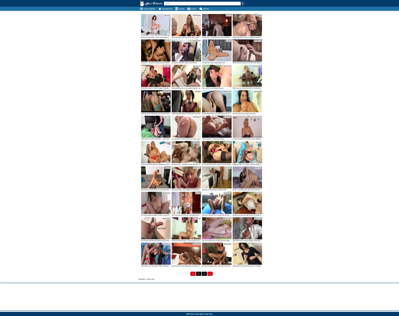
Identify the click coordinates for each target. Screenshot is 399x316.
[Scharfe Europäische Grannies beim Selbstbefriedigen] (247, 127)
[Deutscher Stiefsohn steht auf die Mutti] (186, 50)
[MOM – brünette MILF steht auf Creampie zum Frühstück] (247, 177)
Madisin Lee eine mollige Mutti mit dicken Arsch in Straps (251, 215)
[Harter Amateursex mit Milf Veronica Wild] (217, 228)
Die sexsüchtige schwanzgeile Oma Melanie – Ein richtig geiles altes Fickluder (196, 189)
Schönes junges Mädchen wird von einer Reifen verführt (159, 113)
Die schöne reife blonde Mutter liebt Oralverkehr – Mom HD (160, 240)
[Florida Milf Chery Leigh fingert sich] (217, 50)
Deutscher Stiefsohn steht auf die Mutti (184, 62)
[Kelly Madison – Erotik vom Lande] (217, 127)
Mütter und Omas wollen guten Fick (244, 113)
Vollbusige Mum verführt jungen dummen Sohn (248, 37)
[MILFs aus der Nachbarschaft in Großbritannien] (247, 76)
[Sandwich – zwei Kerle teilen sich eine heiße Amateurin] (156, 50)
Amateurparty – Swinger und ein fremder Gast (186, 164)
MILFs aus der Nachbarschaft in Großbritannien (248, 88)
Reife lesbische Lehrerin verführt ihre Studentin (248, 62)
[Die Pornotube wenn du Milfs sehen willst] (151, 3)
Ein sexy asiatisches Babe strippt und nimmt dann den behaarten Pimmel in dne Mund (168, 215)
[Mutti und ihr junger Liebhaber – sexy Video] (156, 127)
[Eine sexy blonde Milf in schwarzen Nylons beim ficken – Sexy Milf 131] (217, 203)
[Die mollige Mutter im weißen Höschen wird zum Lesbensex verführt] (217, 101)
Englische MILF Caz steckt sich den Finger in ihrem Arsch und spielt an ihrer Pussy (259, 164)
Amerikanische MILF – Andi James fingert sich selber (158, 37)
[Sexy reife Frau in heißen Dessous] (217, 76)
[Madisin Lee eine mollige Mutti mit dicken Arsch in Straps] (247, 203)
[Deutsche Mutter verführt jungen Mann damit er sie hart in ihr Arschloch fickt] (156, 76)
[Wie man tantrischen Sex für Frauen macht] (186, 25)
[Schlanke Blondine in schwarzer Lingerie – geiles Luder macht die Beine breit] (186, 76)
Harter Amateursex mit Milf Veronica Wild (216, 240)
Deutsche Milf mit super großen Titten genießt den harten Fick (253, 240)
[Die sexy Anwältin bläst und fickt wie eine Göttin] (217, 254)
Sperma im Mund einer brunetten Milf (214, 189)
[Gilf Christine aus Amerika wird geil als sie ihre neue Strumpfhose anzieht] (186, 203)
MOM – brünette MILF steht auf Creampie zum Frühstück (251, 189)
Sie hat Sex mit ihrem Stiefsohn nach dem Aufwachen (189, 266)
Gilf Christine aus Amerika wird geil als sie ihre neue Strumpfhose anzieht (195, 215)
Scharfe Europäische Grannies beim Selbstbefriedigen (250, 139)
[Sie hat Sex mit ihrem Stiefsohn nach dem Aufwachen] (186, 254)
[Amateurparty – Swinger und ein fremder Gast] (186, 152)
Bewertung (255, 12)
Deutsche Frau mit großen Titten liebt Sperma (156, 266)
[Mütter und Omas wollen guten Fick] (247, 101)
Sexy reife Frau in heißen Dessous (213, 88)
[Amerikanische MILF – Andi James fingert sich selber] (156, 25)
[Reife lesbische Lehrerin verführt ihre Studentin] (247, 50)
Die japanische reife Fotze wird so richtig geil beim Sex (250, 266)
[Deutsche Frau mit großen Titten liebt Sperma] (156, 254)
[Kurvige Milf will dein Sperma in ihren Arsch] (186, 127)
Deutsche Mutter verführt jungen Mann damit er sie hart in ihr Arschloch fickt (166, 88)
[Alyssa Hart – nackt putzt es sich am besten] (217, 25)
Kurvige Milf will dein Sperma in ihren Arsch (186, 139)
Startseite (142, 279)
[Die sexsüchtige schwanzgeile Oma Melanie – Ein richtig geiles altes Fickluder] (186, 177)
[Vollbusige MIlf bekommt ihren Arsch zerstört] (186, 101)
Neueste (242, 12)
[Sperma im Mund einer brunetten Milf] (217, 177)
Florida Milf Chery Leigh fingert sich (213, 62)
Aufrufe (249, 12)
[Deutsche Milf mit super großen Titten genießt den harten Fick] (247, 228)
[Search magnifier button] (242, 3)
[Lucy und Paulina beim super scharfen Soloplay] (217, 152)
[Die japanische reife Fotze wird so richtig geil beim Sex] (247, 254)
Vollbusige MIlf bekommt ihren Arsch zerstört (186, 113)
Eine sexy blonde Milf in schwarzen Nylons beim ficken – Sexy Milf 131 (224, 215)
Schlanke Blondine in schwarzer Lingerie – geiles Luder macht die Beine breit (196, 88)
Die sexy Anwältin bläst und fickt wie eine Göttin (217, 266)
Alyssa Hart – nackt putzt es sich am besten (216, 37)
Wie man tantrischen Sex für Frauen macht (185, 37)
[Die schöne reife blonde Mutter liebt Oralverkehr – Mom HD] (156, 228)
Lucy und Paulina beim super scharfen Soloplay (217, 164)
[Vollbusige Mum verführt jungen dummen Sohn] (247, 25)
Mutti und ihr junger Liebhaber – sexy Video (155, 139)
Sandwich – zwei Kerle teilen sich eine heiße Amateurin (159, 62)
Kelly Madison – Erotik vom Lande (213, 139)
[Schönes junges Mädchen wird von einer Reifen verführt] (156, 101)
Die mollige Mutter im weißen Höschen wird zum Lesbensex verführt (224, 113)
